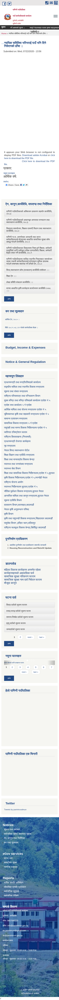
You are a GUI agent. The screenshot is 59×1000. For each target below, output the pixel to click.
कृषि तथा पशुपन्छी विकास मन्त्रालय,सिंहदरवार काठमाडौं (28, 518)
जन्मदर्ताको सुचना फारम (15, 629)
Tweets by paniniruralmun (15, 809)
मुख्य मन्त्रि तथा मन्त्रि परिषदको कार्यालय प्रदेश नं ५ (27, 400)
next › (30, 637)
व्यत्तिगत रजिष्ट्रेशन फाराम (15, 432)
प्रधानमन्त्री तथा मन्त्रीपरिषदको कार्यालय (22, 382)
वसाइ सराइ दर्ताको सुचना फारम (18, 611)
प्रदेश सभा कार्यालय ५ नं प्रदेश (18, 405)
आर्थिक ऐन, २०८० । (12, 319)
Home (4, 33)
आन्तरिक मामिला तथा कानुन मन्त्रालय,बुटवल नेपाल (26, 495)
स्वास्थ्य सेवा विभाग (12, 468)
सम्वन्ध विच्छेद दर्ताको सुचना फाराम (19, 617)
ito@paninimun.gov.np (13, 935)
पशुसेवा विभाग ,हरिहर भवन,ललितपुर (20, 523)
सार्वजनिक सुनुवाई (11, 891)
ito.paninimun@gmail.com (14, 930)
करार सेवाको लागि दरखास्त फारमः (14, 663)
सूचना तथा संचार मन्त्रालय (16, 391)
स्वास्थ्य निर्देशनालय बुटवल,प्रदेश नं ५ (20, 486)
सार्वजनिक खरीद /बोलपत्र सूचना (17, 834)
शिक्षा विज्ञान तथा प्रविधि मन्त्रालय (19, 455)
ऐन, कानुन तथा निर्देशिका (14, 838)
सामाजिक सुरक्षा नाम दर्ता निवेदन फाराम (23, 579)
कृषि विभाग (8, 514)
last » (41, 637)
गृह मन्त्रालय (9, 445)
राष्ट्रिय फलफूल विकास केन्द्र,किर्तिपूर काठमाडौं (25, 527)
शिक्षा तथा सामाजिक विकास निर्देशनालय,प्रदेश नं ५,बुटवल (29, 473)
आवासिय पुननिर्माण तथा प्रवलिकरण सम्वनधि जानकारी (28, 545)
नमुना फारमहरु (9, 173)
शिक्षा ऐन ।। (11, 276)
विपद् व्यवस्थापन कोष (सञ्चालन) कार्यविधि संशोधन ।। (27, 270)
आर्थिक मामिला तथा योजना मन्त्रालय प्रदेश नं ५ (25, 409)
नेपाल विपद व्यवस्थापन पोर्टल (16, 450)
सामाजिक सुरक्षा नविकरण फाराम (19, 576)
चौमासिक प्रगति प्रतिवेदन (15, 887)
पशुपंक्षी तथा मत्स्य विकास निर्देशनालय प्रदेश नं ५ (25, 427)
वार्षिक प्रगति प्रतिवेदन (13, 882)
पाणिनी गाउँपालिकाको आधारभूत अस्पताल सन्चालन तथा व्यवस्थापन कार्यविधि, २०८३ (28, 221)
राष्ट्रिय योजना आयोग (13, 482)
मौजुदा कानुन (10, 582)
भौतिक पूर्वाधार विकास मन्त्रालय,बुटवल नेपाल (23, 491)
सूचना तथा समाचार (12, 829)
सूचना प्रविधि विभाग (13, 500)
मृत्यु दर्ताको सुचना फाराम (16, 623)
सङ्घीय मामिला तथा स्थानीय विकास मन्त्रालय (24, 386)
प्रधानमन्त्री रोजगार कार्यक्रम (17, 441)
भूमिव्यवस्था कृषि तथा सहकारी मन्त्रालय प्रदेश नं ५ (26, 414)
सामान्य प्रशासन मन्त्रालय (15, 418)
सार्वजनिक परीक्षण (11, 895)
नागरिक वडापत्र (11, 867)
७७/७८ (6, 181)
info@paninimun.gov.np (17, 925)
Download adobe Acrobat (35, 155)
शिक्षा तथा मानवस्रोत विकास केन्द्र (19, 459)
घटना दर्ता (8, 858)
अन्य (9, 299)
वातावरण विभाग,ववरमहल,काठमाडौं (19, 504)
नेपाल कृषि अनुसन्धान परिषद (16, 509)
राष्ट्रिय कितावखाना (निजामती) (17, 436)
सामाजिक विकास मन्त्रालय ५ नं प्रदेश (20, 423)
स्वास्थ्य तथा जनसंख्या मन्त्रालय (18, 464)
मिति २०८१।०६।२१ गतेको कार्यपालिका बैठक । (21, 327)
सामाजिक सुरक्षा (10, 862)
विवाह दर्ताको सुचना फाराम (16, 605)
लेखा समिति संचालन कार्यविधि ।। (19, 282)
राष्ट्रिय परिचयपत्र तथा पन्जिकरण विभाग (22, 395)
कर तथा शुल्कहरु (11, 842)
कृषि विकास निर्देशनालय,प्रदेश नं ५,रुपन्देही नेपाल (25, 477)
